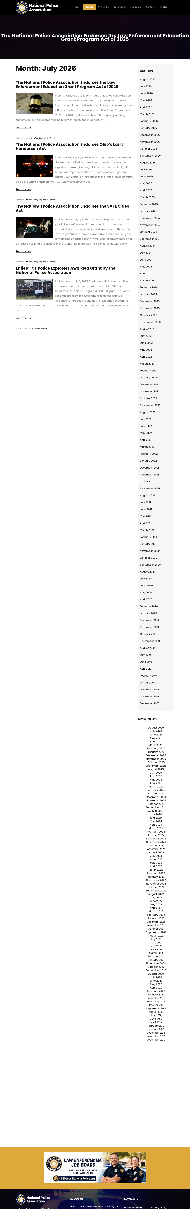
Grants (28, 328)
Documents (119, 7)
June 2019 (146, 662)
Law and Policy (31, 138)
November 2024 (150, 225)
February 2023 (149, 370)
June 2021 (146, 509)
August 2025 (148, 162)
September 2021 (150, 488)
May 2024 (146, 266)
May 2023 (146, 350)
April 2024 (146, 273)
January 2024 (148, 294)
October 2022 (148, 398)
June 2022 (146, 426)
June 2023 (146, 343)
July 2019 (145, 655)
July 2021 (145, 502)
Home (78, 7)
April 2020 (146, 599)
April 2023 (146, 356)
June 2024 (146, 259)
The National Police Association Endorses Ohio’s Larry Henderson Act (70, 146)
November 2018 (149, 696)
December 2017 (149, 703)
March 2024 (147, 280)
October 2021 (148, 481)
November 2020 (150, 551)
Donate (89, 7)
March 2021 (147, 530)
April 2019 (145, 668)
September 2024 (150, 239)
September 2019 (150, 641)
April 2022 (146, 440)
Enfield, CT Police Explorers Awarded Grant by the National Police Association (65, 270)
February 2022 (149, 454)
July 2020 (146, 578)
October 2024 (148, 232)
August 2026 (148, 79)
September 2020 (150, 564)
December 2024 (150, 218)
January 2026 (148, 128)
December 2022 (150, 384)
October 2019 (148, 634)
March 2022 (147, 447)
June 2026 (146, 93)
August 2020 (148, 571)
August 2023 (148, 329)
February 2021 (148, 537)
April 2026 (146, 107)
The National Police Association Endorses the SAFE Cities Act (72, 208)
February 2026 (149, 121)
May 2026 (146, 100)
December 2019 (149, 620)
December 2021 (149, 467)
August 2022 (148, 412)
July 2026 (146, 86)
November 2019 (149, 627)
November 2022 (150, 391)
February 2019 (148, 675)
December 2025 (150, 135)
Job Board (135, 7)
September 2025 (150, 155)
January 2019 (148, 682)
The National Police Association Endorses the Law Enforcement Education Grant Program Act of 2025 (67, 84)
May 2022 (146, 433)
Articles (163, 7)
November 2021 (149, 474)
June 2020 (146, 585)
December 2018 (149, 689)
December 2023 (150, 301)
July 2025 (146, 169)
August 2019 (147, 648)
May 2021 (145, 516)
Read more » (23, 127)
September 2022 (150, 405)
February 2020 (149, 606)
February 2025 (149, 204)
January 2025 (148, 211)
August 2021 (147, 495)
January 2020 (148, 613)
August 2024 (148, 246)
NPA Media (103, 7)
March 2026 (147, 114)
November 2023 (150, 308)
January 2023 (148, 377)
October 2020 (148, 558)
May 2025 (146, 183)
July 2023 (146, 336)
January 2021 (148, 544)
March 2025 (147, 197)
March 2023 (147, 363)
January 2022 (148, 460)
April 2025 (146, 190)
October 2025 (148, 148)
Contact (150, 7)
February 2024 (149, 287)
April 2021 (145, 523)
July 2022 (146, 419)
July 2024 (146, 252)
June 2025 (146, 176)
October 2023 (148, 315)
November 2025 (150, 142)
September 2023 (150, 322)
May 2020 (146, 592)
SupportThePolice (47, 138)
